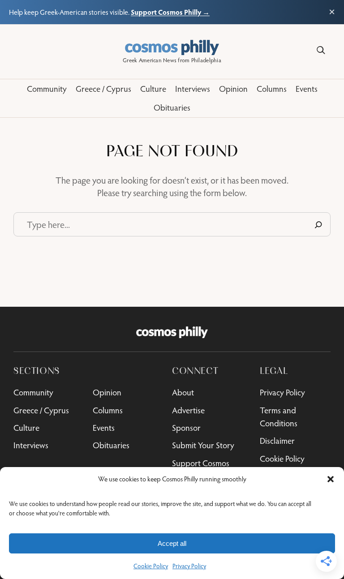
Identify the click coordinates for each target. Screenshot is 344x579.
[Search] (321, 50)
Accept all (172, 543)
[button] (330, 479)
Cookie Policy (150, 566)
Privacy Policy (189, 566)
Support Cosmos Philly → (170, 12)
